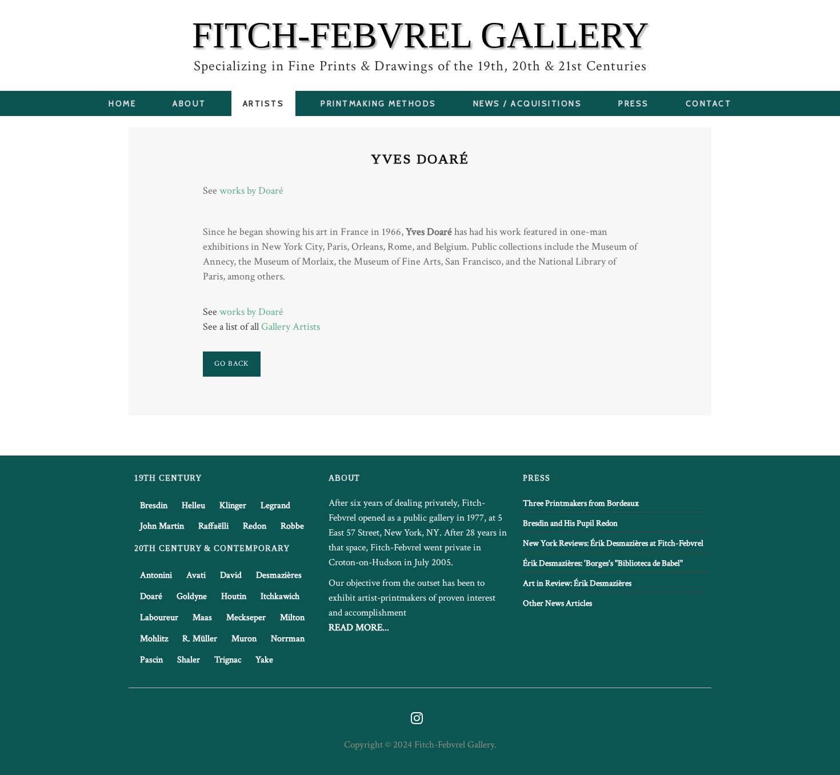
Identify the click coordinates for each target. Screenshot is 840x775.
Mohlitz (154, 639)
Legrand (275, 506)
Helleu (193, 506)
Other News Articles (557, 603)
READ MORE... (359, 627)
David (231, 575)
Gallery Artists (290, 326)
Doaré (151, 596)
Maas (202, 618)
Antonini (156, 575)
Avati (196, 575)
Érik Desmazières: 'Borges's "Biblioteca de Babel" (603, 563)
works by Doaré (251, 190)
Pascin (151, 660)
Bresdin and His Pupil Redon (570, 523)
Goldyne (192, 596)
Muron (244, 639)
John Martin (162, 526)
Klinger (232, 506)
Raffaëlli (213, 526)
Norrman (288, 639)
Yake (264, 660)
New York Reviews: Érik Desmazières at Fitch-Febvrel (613, 543)
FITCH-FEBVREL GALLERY (420, 35)
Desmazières (279, 575)
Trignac (227, 660)
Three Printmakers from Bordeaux (581, 503)
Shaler (188, 660)
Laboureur (159, 618)
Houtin (233, 596)
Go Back (231, 364)
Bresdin (153, 506)
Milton (292, 618)
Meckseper (246, 618)
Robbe (292, 526)
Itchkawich (280, 596)
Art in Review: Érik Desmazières (577, 583)
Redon (254, 526)
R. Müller (199, 639)
